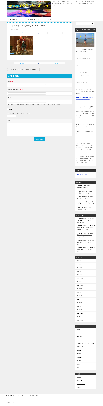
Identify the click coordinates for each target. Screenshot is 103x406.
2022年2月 (79, 271)
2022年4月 (79, 264)
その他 (49, 19)
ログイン (79, 377)
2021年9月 (79, 288)
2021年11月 (80, 281)
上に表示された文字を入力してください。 (19, 113)
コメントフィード (81, 384)
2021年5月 (79, 302)
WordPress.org (80, 387)
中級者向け (79, 350)
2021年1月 (79, 309)
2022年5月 (79, 260)
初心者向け (79, 353)
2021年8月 (79, 292)
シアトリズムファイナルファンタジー (34, 19)
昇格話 (78, 364)
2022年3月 (79, 267)
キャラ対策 (79, 336)
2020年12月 (80, 313)
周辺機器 (79, 360)
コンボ (78, 339)
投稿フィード (80, 380)
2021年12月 (80, 278)
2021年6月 (79, 299)
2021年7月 (79, 295)
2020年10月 (80, 320)
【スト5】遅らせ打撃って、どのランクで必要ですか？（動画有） (22, 69)
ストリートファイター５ (13, 19)
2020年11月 (80, 316)
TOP (11, 395)
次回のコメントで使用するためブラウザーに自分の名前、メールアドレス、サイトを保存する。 (34, 104)
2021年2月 (79, 306)
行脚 (78, 367)
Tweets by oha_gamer (81, 174)
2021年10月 (80, 285)
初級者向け (79, 357)
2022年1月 (79, 274)
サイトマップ (59, 19)
